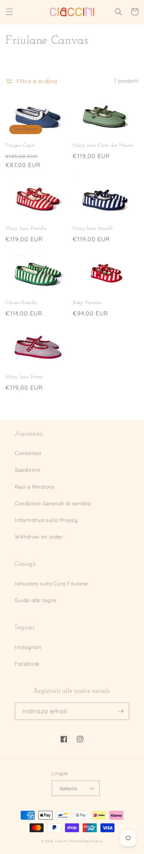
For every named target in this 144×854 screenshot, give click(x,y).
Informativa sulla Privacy (46, 520)
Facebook (27, 663)
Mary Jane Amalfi (93, 228)
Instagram (28, 647)
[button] (9, 12)
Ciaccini (61, 841)
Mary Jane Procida (26, 228)
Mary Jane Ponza (24, 377)
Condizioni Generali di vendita (53, 503)
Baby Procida (87, 303)
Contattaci (28, 453)
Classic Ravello (21, 303)
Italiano (68, 788)
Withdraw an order (39, 536)
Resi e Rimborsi (35, 487)
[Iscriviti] (121, 711)
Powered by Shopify (86, 841)
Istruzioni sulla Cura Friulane (51, 583)
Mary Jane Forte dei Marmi (103, 145)
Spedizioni (28, 470)
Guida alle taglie (35, 600)
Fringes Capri (20, 145)
